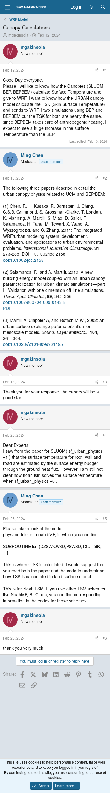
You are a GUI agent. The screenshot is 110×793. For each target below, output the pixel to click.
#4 (105, 435)
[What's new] (91, 7)
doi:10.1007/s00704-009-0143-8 (34, 302)
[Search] (103, 7)
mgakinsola (18, 35)
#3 (105, 381)
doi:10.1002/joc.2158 (23, 260)
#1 (105, 69)
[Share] (97, 70)
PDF (7, 308)
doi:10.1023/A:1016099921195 (33, 344)
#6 (105, 637)
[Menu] (7, 7)
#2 (105, 177)
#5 (105, 518)
